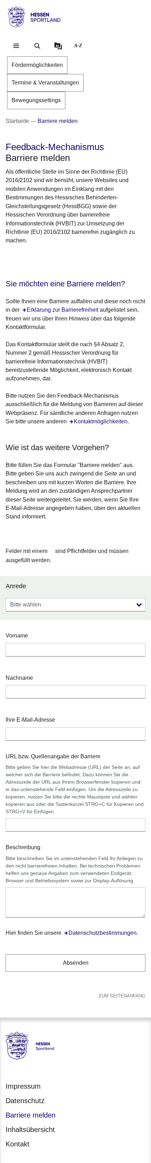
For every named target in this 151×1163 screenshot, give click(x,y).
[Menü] (16, 46)
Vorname (17, 636)
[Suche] (37, 46)
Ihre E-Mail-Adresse (30, 720)
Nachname (19, 678)
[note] (75, 556)
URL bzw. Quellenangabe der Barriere (53, 756)
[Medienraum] (58, 46)
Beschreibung (23, 847)
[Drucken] (65, 258)
